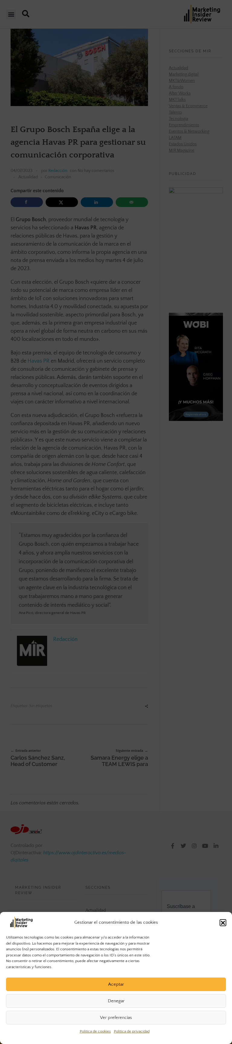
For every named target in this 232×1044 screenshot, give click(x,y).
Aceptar (116, 984)
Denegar (116, 1001)
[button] (223, 923)
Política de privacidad (132, 1031)
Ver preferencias (116, 1017)
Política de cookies (95, 1031)
